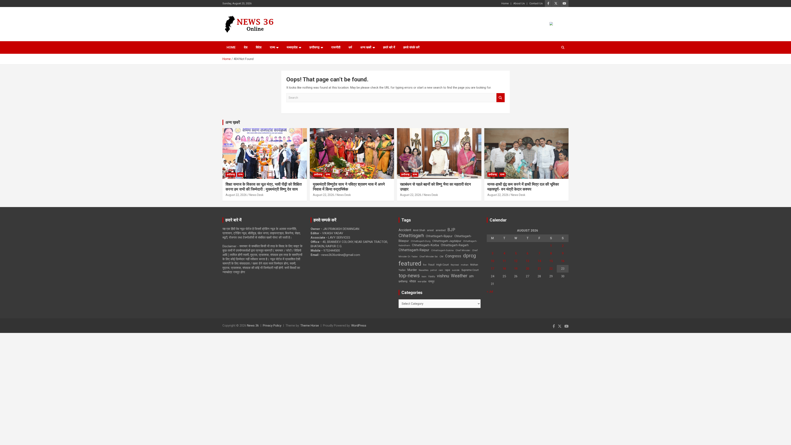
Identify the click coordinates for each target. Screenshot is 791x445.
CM (441, 256)
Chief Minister (462, 250)
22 (551, 269)
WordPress (358, 325)
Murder (412, 270)
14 (539, 261)
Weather (459, 275)
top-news (409, 276)
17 (492, 269)
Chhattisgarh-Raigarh (455, 245)
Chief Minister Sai (428, 256)
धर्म (350, 47)
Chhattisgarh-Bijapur (439, 236)
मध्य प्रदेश (422, 281)
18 (504, 269)
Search (500, 97)
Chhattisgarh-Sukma (442, 250)
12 (515, 261)
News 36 (253, 325)
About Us (519, 3)
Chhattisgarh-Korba (425, 245)
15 (551, 261)
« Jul (490, 291)
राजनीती (335, 47)
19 (515, 269)
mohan (464, 264)
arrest (430, 230)
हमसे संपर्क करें (411, 47)
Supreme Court (470, 270)
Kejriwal (455, 264)
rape (447, 270)
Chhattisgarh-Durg (421, 241)
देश (246, 47)
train (424, 276)
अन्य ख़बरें (232, 122)
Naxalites (423, 270)
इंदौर (471, 276)
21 (539, 269)
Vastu (431, 276)
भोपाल (412, 281)
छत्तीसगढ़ (403, 281)
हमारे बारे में (389, 47)
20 (527, 269)
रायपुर (431, 281)
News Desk (256, 195)
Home (505, 3)
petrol (433, 270)
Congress (453, 256)
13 (527, 261)
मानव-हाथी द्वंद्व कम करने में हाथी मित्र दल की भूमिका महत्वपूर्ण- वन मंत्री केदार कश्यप (523, 187)
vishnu (443, 275)
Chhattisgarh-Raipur (414, 250)
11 (504, 261)
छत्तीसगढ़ (314, 47)
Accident (405, 230)
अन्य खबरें (365, 47)
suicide (456, 270)
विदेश (259, 47)
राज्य (272, 47)
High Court (442, 264)
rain (441, 270)
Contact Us (536, 3)
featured (410, 263)
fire (424, 264)
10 (492, 261)
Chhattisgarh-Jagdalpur (446, 240)
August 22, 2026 (236, 195)
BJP (451, 229)
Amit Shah (419, 230)
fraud (431, 264)
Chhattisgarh (411, 235)
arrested (441, 230)
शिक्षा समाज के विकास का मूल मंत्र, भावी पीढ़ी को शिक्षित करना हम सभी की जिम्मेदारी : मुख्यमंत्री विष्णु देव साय (264, 187)
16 (562, 261)
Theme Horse (309, 325)
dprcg (469, 256)
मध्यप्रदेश (292, 47)
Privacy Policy (272, 325)
